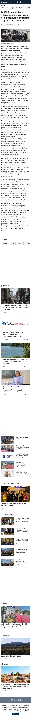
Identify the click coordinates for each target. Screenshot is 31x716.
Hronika (15, 8)
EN (21, 2)
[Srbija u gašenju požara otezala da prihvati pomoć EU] (15, 494)
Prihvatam (15, 713)
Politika (4, 8)
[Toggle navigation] (28, 1)
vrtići (20, 243)
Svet (25, 8)
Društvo (9, 8)
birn (12, 243)
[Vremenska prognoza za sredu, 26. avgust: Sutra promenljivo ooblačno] (15, 350)
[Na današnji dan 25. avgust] (15, 646)
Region (21, 8)
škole (5, 243)
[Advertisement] (15, 266)
